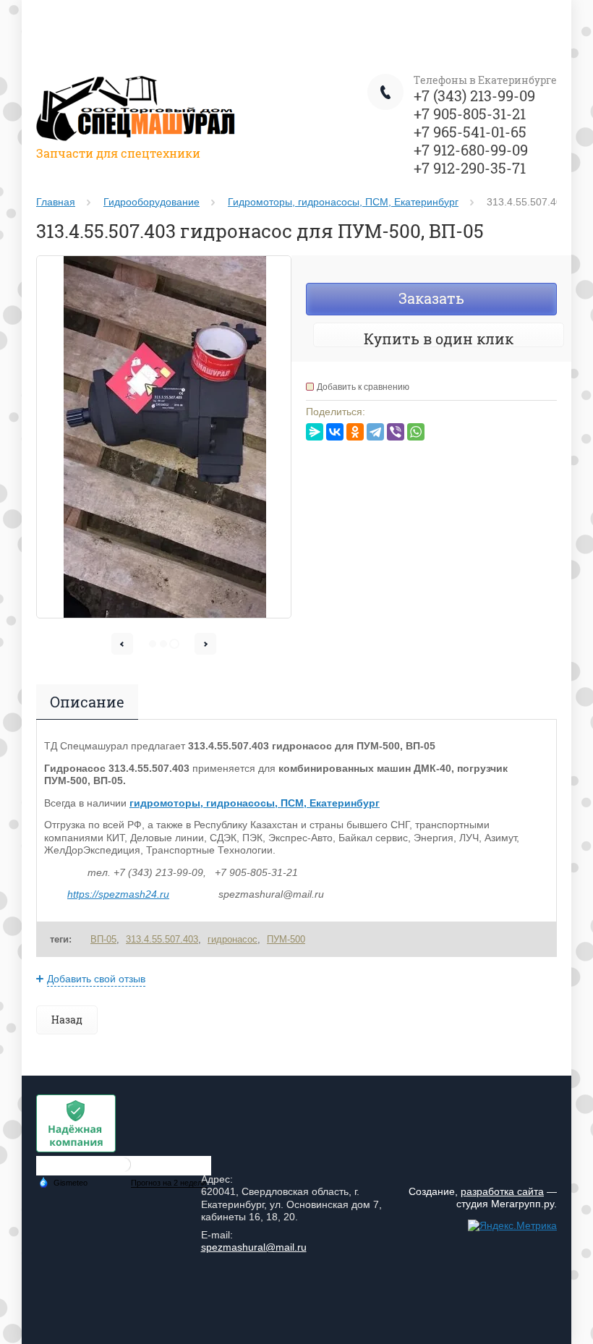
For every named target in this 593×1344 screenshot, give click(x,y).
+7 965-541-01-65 (470, 131)
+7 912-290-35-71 (470, 167)
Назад (66, 1019)
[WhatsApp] (416, 432)
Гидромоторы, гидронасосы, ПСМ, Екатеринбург (343, 202)
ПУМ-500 (286, 939)
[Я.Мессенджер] (314, 432)
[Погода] (63, 1181)
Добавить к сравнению (363, 387)
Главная (55, 202)
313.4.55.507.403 (162, 939)
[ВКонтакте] (335, 432)
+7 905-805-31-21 (470, 113)
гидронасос (232, 939)
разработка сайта (502, 1191)
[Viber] (395, 432)
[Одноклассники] (355, 432)
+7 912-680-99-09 (471, 149)
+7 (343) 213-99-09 (474, 95)
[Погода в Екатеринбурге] (123, 1170)
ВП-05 (103, 939)
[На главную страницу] (137, 111)
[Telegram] (375, 432)
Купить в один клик (438, 338)
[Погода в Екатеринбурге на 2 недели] (169, 1183)
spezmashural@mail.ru (254, 1247)
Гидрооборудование (151, 202)
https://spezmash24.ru (118, 894)
